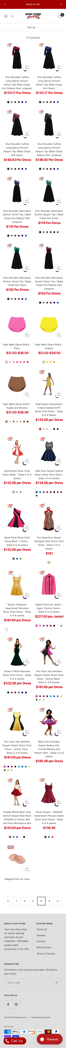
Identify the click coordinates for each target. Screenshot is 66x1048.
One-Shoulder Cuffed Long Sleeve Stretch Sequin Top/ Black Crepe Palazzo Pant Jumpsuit (49, 149)
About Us (42, 929)
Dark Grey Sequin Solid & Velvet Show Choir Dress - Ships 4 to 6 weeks (49, 474)
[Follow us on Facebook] (8, 1004)
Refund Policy (44, 947)
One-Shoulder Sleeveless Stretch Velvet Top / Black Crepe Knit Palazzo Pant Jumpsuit (17, 216)
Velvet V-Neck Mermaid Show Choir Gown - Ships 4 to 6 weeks (17, 675)
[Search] (12, 16)
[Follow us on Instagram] (16, 1004)
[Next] (58, 901)
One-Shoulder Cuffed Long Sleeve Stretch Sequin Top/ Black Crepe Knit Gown (17, 149)
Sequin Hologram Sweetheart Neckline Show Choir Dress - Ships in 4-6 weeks (17, 610)
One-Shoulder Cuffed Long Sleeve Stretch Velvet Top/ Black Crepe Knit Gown (49, 82)
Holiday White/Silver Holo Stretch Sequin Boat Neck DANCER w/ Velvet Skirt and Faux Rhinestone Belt (17, 817)
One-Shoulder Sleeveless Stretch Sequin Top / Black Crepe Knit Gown (49, 214)
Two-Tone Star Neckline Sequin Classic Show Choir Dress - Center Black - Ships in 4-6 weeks (49, 677)
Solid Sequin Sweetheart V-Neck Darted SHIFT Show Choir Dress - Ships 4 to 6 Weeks (49, 409)
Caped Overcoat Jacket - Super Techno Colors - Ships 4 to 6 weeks (49, 608)
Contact (41, 941)
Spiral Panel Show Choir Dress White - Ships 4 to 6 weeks (17, 474)
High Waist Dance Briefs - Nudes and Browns (17, 406)
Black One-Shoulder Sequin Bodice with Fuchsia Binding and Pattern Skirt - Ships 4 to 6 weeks (49, 749)
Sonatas (41, 935)
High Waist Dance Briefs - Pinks (17, 346)
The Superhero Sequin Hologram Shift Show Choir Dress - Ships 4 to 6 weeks (49, 543)
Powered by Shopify (41, 1017)
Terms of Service (46, 953)
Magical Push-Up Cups (17, 879)
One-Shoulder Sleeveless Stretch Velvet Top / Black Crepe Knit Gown (17, 281)
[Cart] (60, 16)
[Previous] (8, 901)
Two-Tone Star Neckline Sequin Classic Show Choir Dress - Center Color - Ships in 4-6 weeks (17, 747)
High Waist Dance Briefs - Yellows (49, 346)
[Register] (56, 982)
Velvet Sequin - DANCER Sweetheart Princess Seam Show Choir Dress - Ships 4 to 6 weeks (49, 817)
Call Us (16, 1041)
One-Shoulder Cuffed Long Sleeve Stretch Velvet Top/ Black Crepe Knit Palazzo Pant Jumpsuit (17, 82)
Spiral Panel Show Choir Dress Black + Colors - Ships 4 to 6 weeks (17, 541)
